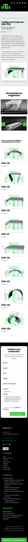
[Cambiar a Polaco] (22, 3)
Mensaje (5, 394)
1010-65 (5, 281)
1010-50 (5, 210)
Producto (5, 389)
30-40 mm (9, 32)
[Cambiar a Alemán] (19, 3)
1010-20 (5, 163)
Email (4, 373)
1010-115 (5, 305)
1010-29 (5, 186)
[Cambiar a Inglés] (14, 3)
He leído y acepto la (11, 408)
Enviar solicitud (16, 414)
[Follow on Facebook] (7, 444)
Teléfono (5, 378)
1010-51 (5, 234)
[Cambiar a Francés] (17, 3)
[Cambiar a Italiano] (11, 3)
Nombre (5, 363)
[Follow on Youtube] (10, 444)
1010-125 (5, 328)
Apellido (5, 368)
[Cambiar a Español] (25, 3)
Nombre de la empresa (9, 383)
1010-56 (5, 257)
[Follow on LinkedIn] (4, 444)
